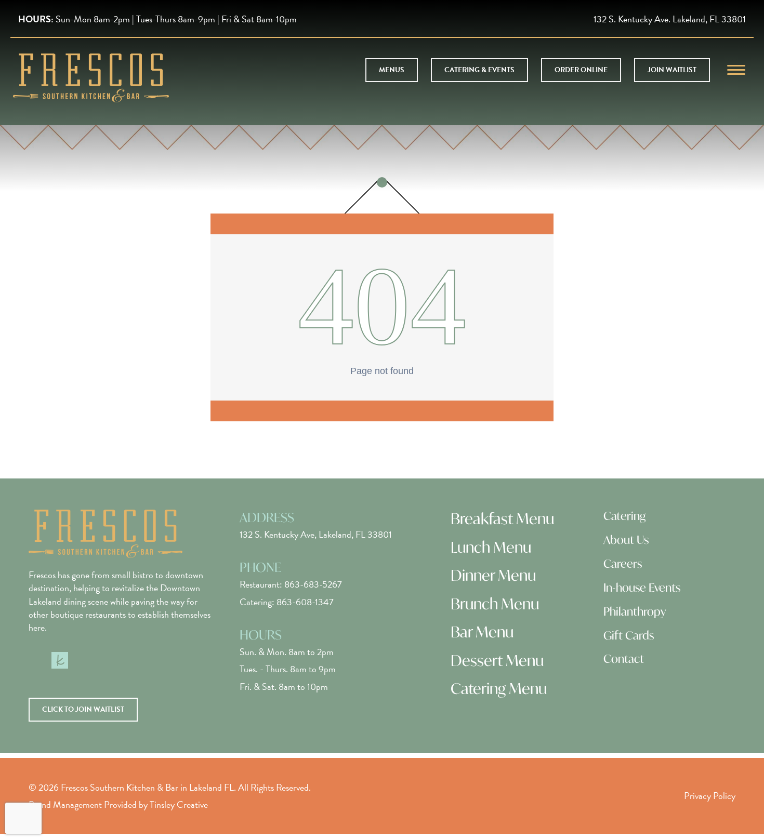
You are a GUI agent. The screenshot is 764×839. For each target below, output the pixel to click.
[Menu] (736, 70)
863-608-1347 (305, 602)
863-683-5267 (313, 584)
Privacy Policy (709, 796)
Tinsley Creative (179, 804)
